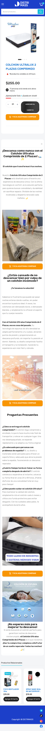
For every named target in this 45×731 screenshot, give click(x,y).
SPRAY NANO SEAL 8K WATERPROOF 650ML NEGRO (33, 690)
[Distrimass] (22, 4)
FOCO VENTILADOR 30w (11, 690)
